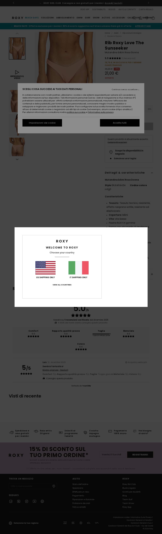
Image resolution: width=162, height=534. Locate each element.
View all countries (62, 284)
